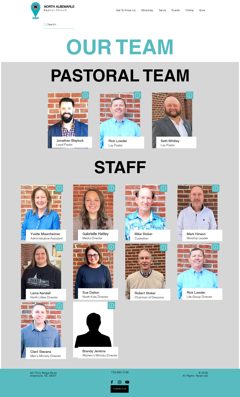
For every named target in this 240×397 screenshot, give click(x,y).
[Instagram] (119, 382)
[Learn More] (85, 95)
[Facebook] (112, 382)
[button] (126, 10)
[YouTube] (127, 382)
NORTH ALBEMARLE (59, 6)
